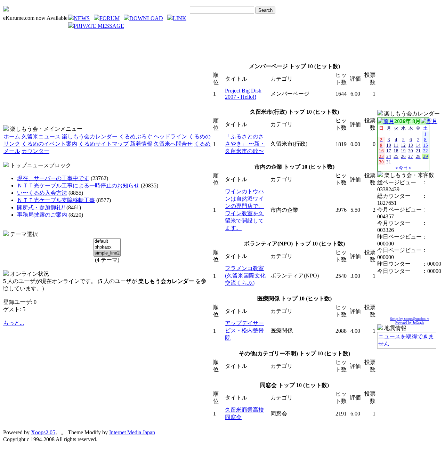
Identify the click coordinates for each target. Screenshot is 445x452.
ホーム (11, 136)
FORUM (109, 18)
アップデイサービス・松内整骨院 (244, 330)
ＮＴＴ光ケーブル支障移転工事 (56, 200)
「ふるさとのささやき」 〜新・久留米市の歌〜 (245, 144)
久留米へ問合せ (173, 144)
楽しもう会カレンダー (90, 136)
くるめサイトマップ (104, 144)
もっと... (13, 323)
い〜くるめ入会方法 (42, 193)
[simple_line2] (107, 253)
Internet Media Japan (132, 432)
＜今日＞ (403, 167)
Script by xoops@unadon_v (409, 319)
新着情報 (141, 144)
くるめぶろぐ (135, 136)
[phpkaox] (107, 247)
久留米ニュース (41, 136)
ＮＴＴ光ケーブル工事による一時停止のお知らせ (78, 185)
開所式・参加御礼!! (41, 207)
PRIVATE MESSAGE (99, 26)
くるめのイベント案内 (49, 144)
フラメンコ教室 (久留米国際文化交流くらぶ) (245, 275)
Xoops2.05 (43, 432)
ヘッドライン (170, 136)
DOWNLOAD (146, 18)
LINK (179, 18)
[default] (107, 241)
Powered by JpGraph (409, 322)
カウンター (35, 151)
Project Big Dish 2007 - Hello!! (243, 94)
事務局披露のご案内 (42, 215)
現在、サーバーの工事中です (53, 178)
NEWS (82, 18)
